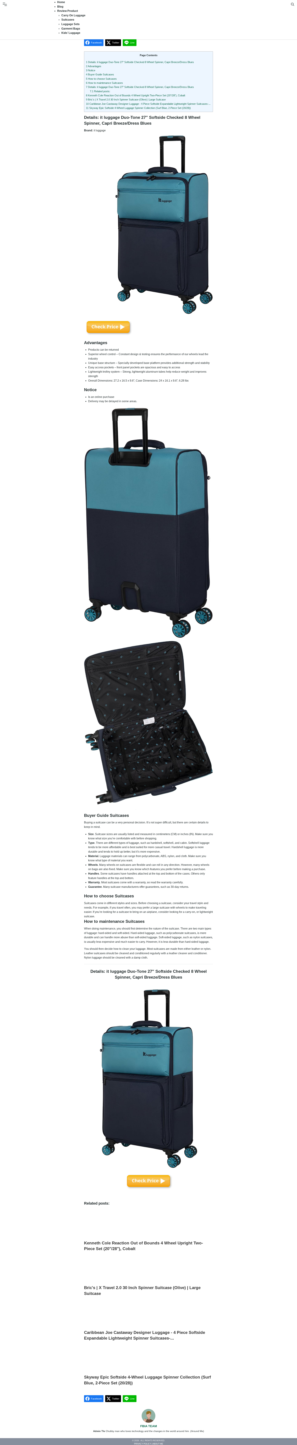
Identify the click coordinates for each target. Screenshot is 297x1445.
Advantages (93, 66)
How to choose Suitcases (101, 78)
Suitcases (67, 19)
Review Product (67, 10)
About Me (157, 1444)
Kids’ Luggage (70, 32)
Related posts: (100, 91)
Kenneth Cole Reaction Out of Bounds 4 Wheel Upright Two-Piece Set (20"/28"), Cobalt (135, 95)
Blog (60, 6)
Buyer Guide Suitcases (100, 74)
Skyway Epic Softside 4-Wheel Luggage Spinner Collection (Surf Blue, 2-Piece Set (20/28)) (138, 107)
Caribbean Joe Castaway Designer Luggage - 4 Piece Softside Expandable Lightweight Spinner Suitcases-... (148, 103)
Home (61, 2)
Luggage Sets (70, 24)
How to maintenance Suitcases (104, 82)
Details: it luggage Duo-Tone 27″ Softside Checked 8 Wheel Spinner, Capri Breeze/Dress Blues (140, 62)
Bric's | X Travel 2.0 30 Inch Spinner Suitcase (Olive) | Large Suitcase (126, 99)
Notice (90, 70)
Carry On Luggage (73, 15)
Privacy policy (142, 1444)
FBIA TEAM (148, 1426)
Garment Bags (70, 28)
